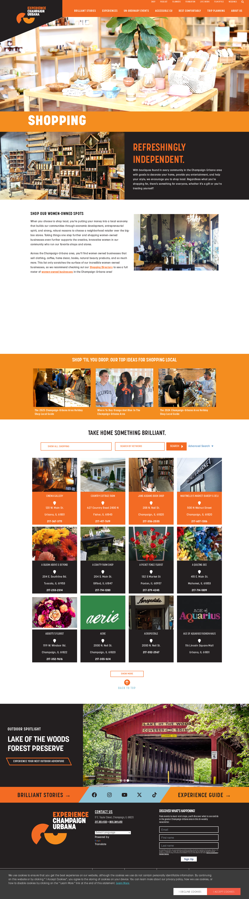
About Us (236, 10)
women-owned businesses (57, 272)
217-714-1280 (103, 590)
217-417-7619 (102, 521)
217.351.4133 (101, 822)
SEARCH (174, 446)
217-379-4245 (151, 590)
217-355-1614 (103, 659)
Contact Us (104, 812)
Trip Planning (216, 10)
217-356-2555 (151, 521)
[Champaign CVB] (60, 828)
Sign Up (189, 859)
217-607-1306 (199, 521)
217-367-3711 (54, 521)
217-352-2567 (151, 652)
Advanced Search (199, 446)
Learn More (122, 883)
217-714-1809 (199, 590)
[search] (242, 2)
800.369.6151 (115, 822)
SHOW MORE (127, 674)
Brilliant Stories (85, 10)
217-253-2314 (55, 590)
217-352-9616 (55, 659)
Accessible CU (163, 10)
